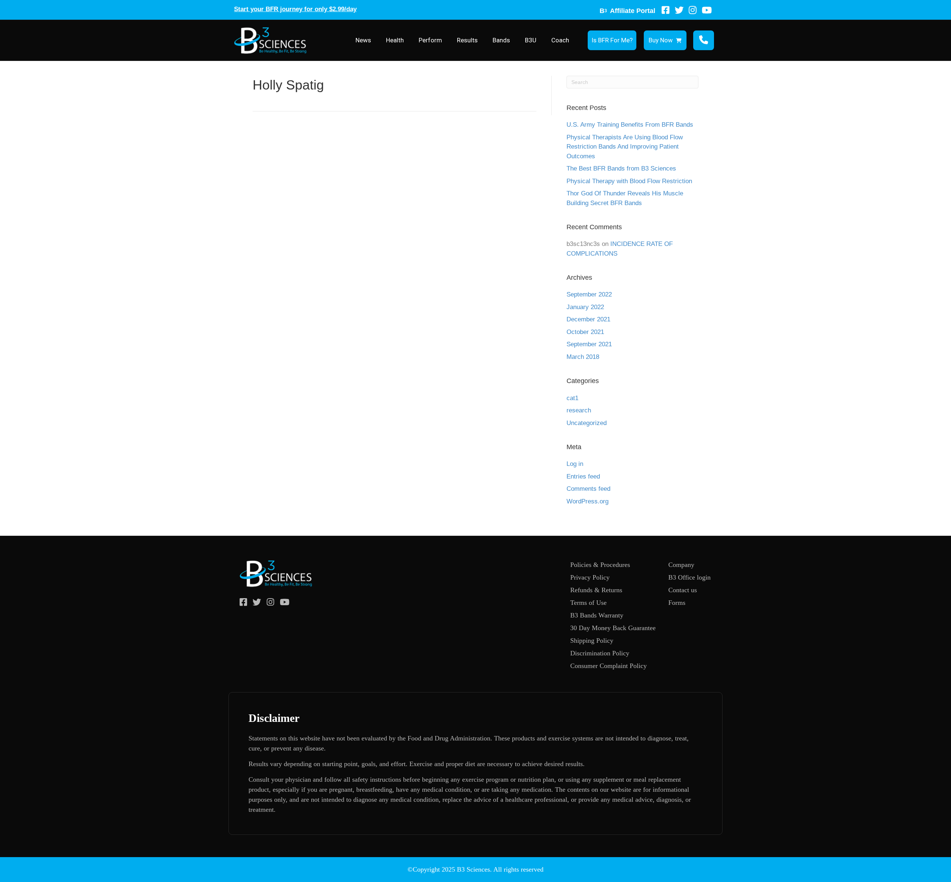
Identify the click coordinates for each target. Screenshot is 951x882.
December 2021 (588, 319)
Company (681, 564)
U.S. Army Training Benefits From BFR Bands (630, 124)
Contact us (682, 590)
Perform (430, 40)
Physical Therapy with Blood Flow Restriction (629, 181)
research (579, 410)
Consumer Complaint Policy (608, 665)
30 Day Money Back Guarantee (613, 628)
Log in (575, 463)
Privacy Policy (590, 577)
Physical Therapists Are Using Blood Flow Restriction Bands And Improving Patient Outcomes (625, 147)
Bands (501, 40)
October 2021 (585, 331)
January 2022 (585, 307)
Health (395, 40)
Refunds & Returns (596, 590)
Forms (676, 602)
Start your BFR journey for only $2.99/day (295, 9)
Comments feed (588, 488)
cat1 (572, 398)
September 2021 (589, 344)
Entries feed (583, 476)
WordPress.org (587, 501)
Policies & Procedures (600, 564)
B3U (530, 40)
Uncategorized (587, 423)
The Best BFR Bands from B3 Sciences (621, 168)
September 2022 (589, 294)
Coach (560, 40)
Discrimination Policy (599, 653)
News (363, 40)
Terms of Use (588, 602)
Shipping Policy (591, 640)
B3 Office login (689, 577)
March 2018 (583, 356)
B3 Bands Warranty (596, 615)
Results (467, 40)
